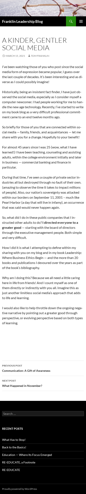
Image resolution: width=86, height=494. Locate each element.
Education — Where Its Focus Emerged (27, 455)
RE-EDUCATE (11, 470)
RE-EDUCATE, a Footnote (18, 462)
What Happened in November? (22, 383)
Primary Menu (81, 21)
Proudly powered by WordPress (19, 488)
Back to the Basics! (14, 447)
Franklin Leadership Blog (22, 21)
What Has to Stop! (14, 439)
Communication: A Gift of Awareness (26, 368)
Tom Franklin (40, 55)
